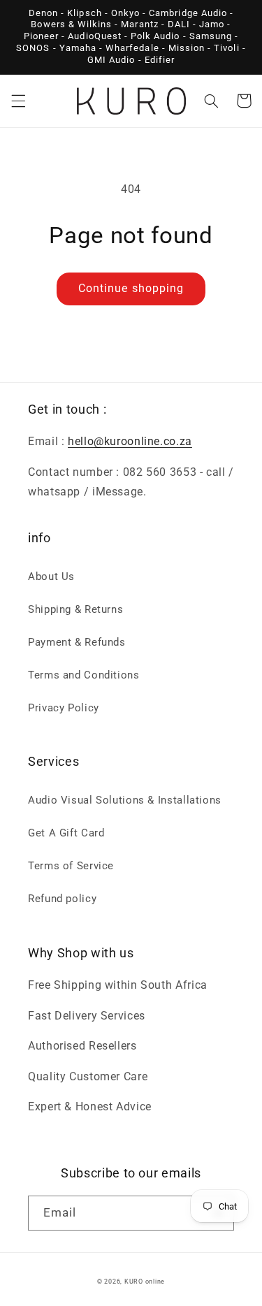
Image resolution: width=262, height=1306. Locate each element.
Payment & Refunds (77, 642)
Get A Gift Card (66, 833)
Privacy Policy (63, 708)
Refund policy (62, 898)
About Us (51, 576)
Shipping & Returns (75, 609)
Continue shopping (131, 288)
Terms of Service (71, 865)
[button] (18, 101)
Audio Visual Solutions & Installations (124, 800)
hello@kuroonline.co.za (130, 441)
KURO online (144, 1281)
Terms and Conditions (84, 675)
